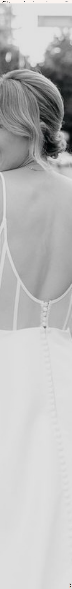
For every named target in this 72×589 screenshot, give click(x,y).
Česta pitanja (39, 1)
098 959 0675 (67, 1)
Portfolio (33, 1)
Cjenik (44, 1)
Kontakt (47, 1)
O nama (29, 1)
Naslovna (24, 1)
